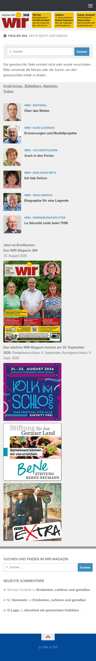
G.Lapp (13, 610)
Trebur (8, 91)
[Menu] (90, 5)
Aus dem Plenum (45, 150)
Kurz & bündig (43, 127)
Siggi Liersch (42, 195)
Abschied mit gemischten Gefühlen (51, 610)
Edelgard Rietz (44, 172)
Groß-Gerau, (14, 86)
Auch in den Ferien (39, 155)
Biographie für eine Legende (46, 200)
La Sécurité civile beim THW (46, 223)
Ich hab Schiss (35, 178)
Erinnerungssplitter (49, 217)
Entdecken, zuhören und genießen (63, 590)
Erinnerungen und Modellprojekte (50, 133)
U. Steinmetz (17, 600)
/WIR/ (27, 105)
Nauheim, (50, 86)
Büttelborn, (34, 86)
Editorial (40, 105)
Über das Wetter (37, 111)
